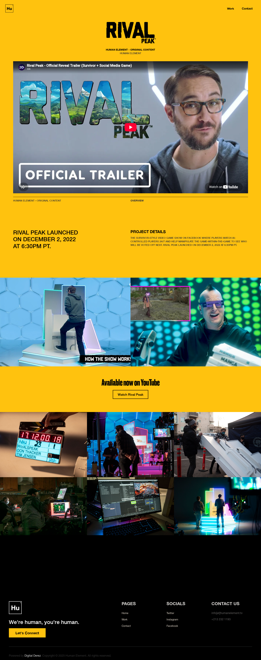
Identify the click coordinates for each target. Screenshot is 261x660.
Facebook (172, 625)
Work (230, 8)
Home (125, 613)
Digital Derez (33, 655)
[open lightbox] (43, 444)
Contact (247, 8)
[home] (9, 8)
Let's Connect (27, 633)
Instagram (172, 619)
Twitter (170, 613)
